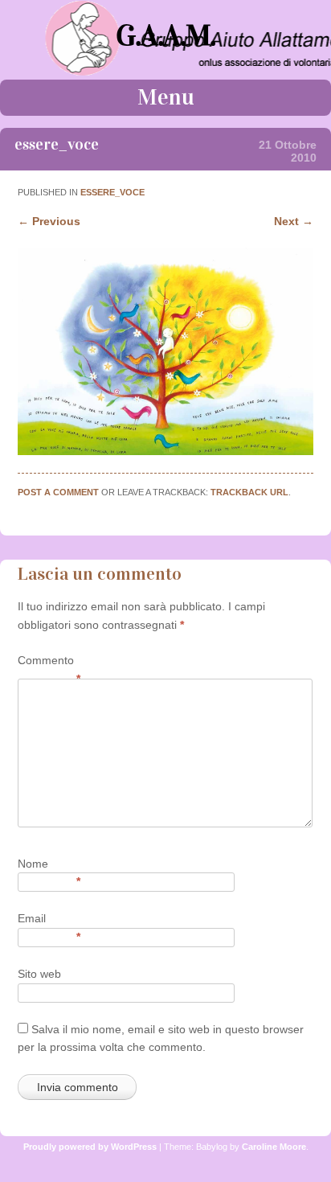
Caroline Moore (274, 1146)
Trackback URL (249, 492)
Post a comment (58, 492)
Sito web (39, 973)
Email (49, 919)
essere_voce (112, 192)
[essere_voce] (165, 451)
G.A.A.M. (165, 35)
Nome (49, 864)
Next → (293, 221)
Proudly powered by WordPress (90, 1146)
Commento (49, 661)
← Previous (49, 221)
